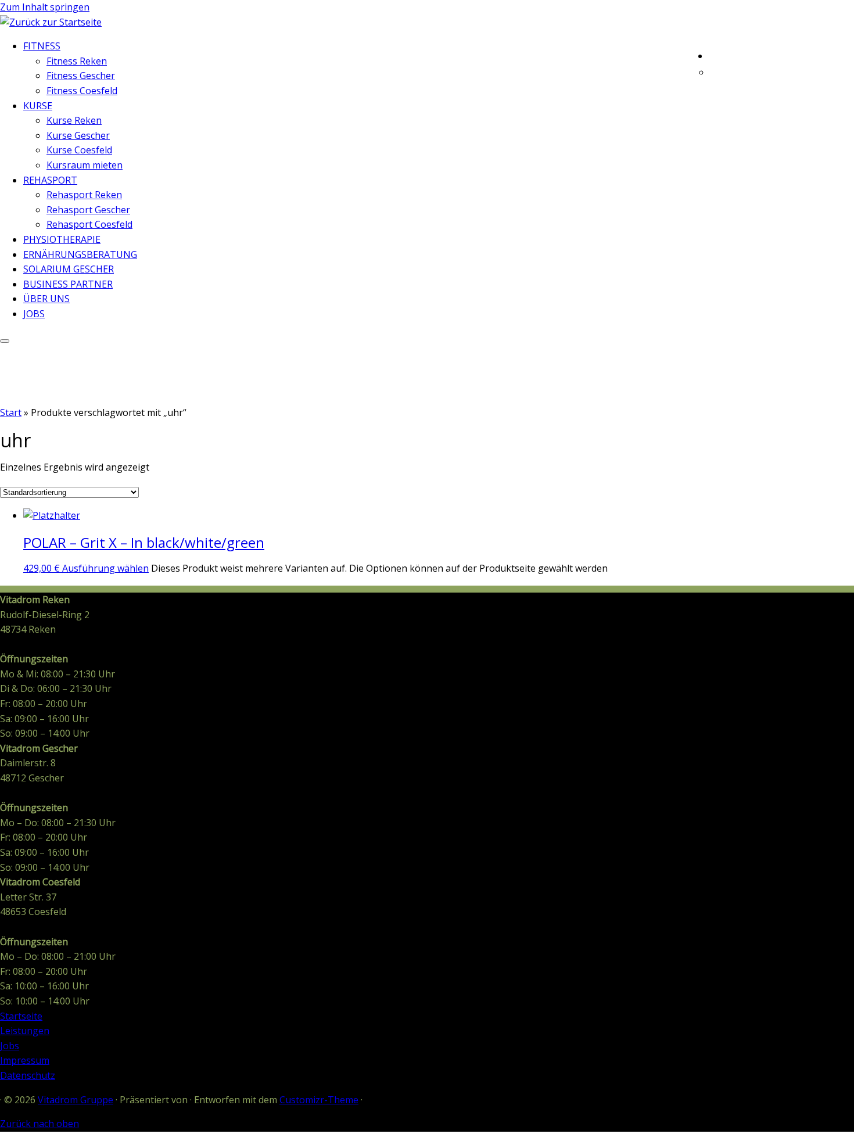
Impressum (24, 1060)
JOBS (34, 313)
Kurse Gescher (78, 135)
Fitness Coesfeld (81, 90)
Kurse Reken (74, 120)
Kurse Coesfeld (79, 149)
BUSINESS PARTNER (68, 284)
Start (10, 412)
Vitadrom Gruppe (75, 1099)
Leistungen (24, 1030)
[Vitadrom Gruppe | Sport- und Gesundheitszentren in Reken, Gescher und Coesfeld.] (51, 22)
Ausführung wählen (105, 568)
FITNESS (41, 46)
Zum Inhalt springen (44, 7)
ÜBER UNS (46, 298)
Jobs (9, 1045)
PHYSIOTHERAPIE (62, 239)
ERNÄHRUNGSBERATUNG (80, 254)
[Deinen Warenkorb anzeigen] (845, 53)
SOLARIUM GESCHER (68, 269)
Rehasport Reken (84, 194)
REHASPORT (50, 180)
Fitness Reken (76, 61)
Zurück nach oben (39, 1123)
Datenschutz (27, 1075)
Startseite (21, 1016)
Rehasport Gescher (88, 209)
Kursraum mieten (84, 165)
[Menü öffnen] (4, 341)
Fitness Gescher (80, 75)
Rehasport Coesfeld (89, 224)
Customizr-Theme (318, 1099)
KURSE (37, 105)
